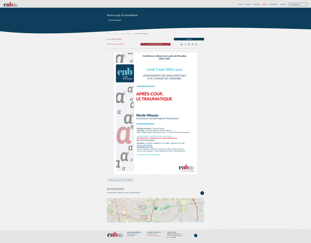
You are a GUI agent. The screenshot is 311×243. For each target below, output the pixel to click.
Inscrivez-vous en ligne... (156, 44)
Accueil (240, 4)
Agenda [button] (264, 4)
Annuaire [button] (283, 4)
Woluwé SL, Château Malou (115, 44)
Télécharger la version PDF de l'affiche (120, 180)
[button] (202, 193)
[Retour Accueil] (10, 4)
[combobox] (298, 4)
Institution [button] (256, 4)
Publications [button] (274, 4)
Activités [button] (248, 4)
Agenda (190, 39)
